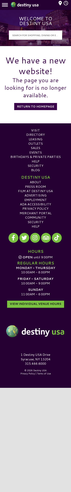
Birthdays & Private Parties (35, 156)
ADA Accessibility (35, 204)
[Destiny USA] (35, 331)
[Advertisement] (35, 425)
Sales (35, 147)
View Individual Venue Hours (35, 304)
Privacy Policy (35, 208)
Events (35, 152)
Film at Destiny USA (35, 191)
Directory (35, 134)
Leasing (35, 139)
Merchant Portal (35, 213)
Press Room (35, 186)
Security (35, 165)
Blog (35, 170)
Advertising (35, 195)
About (35, 182)
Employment (35, 199)
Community (35, 217)
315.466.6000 (35, 363)
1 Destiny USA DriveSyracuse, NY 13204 (35, 356)
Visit (35, 130)
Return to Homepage (35, 107)
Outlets (35, 143)
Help (35, 161)
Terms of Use (44, 373)
